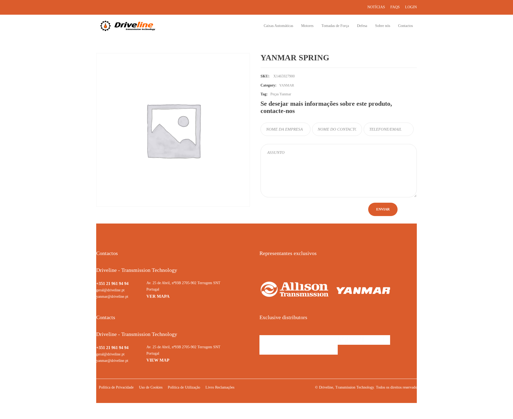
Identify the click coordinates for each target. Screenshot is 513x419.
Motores (307, 26)
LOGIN (411, 7)
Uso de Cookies (150, 387)
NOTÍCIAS (376, 7)
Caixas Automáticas (278, 26)
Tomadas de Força (335, 26)
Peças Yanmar (280, 94)
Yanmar (286, 85)
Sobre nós (382, 26)
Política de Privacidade (116, 387)
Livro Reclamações (219, 387)
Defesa (362, 26)
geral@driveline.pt (110, 290)
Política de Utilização (184, 387)
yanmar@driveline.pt (112, 297)
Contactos (405, 26)
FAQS (395, 7)
